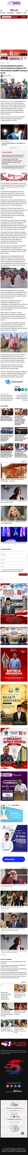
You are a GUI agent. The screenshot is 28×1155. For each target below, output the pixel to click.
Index (3, 1149)
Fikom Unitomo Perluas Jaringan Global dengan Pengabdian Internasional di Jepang (21, 397)
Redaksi (7, 1149)
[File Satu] (14, 10)
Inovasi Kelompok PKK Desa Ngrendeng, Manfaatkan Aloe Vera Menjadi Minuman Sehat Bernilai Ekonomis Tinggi (21, 454)
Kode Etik (23, 1149)
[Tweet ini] (19, 389)
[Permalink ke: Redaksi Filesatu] (2, 76)
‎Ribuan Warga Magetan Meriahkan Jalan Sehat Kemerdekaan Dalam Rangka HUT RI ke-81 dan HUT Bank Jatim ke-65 (7, 454)
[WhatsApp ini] (25, 389)
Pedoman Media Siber (21, 1151)
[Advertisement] (14, 33)
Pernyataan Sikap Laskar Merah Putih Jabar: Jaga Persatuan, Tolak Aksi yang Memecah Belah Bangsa (7, 397)
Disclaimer (4, 1151)
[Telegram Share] (22, 389)
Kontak (18, 1149)
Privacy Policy (11, 1151)
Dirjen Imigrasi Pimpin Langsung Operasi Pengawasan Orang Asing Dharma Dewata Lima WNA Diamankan (21, 438)
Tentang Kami (13, 1149)
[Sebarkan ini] (15, 389)
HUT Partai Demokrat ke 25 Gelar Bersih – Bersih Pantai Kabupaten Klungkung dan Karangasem (7, 438)
